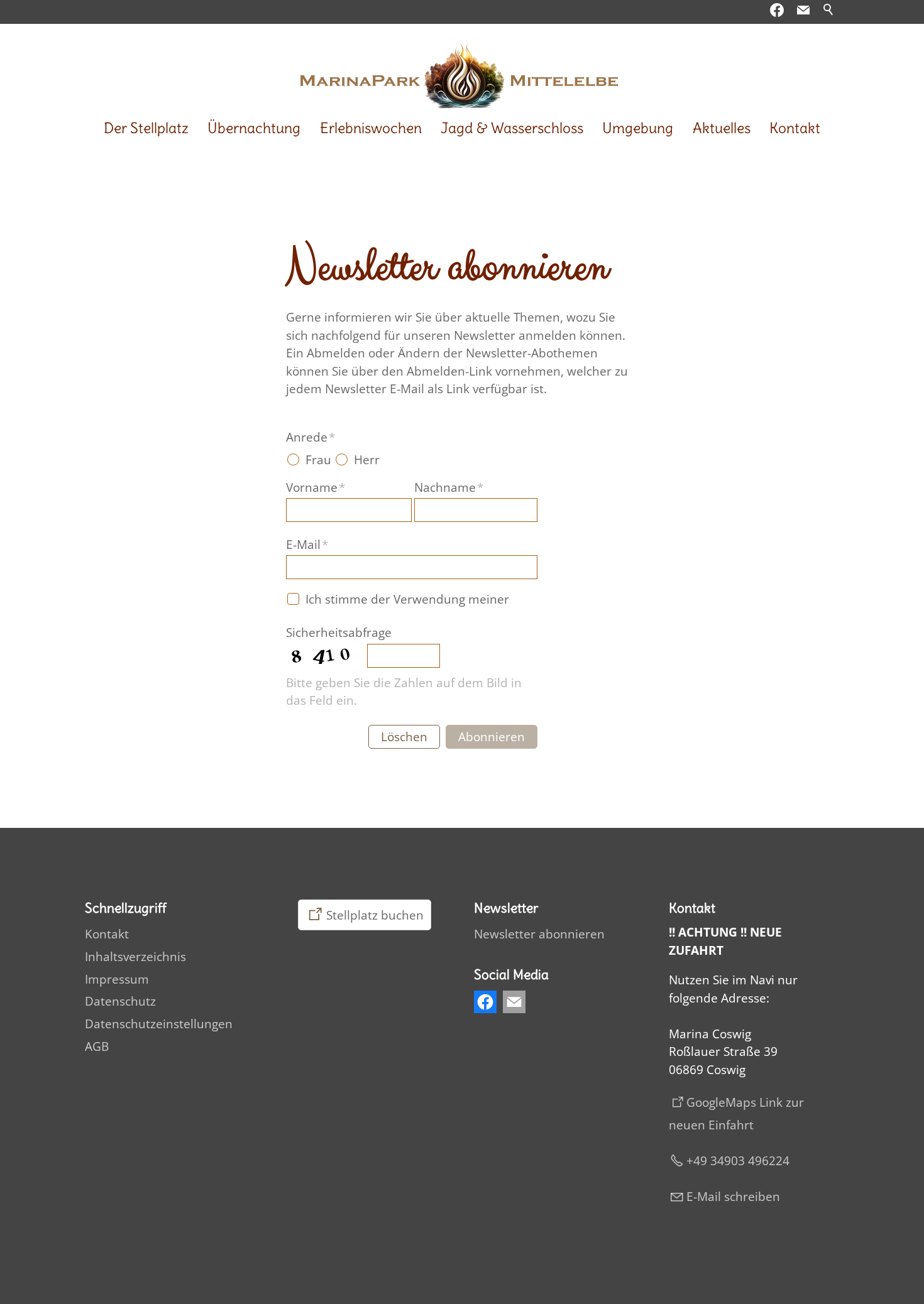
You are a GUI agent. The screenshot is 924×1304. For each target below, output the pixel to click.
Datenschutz (120, 1001)
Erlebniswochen (371, 128)
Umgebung (637, 128)
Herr (367, 460)
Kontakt (794, 128)
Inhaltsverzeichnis (135, 956)
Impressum (117, 979)
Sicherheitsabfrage (339, 632)
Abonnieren (491, 737)
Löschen (404, 737)
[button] (803, 10)
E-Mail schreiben (733, 1196)
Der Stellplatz (146, 128)
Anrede (310, 437)
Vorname (315, 487)
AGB (97, 1046)
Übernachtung (253, 128)
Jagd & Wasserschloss (512, 128)
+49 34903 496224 (737, 1161)
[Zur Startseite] (462, 69)
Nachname (448, 487)
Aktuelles (722, 128)
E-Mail (307, 544)
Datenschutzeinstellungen (159, 1024)
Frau (318, 460)
